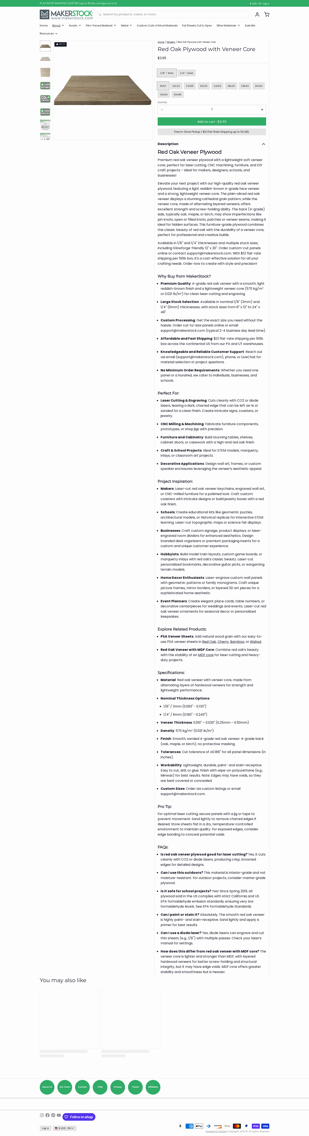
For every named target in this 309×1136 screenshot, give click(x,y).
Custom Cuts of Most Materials (157, 25)
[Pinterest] (53, 1117)
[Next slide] (146, 89)
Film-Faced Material (99, 25)
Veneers (170, 42)
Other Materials (226, 25)
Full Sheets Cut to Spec (197, 25)
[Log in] (256, 14)
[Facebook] (47, 1117)
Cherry (223, 641)
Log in (266, 3)
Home (44, 25)
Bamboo (237, 641)
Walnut (255, 641)
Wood (56, 25)
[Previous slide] (59, 89)
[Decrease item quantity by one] (162, 109)
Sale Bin (250, 25)
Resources (47, 33)
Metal (124, 25)
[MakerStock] (66, 14)
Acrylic (73, 25)
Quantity (162, 102)
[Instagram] (42, 1117)
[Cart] (265, 14)
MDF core (206, 655)
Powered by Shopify (216, 1131)
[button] (212, 121)
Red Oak (209, 641)
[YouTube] (59, 1117)
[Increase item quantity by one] (262, 109)
